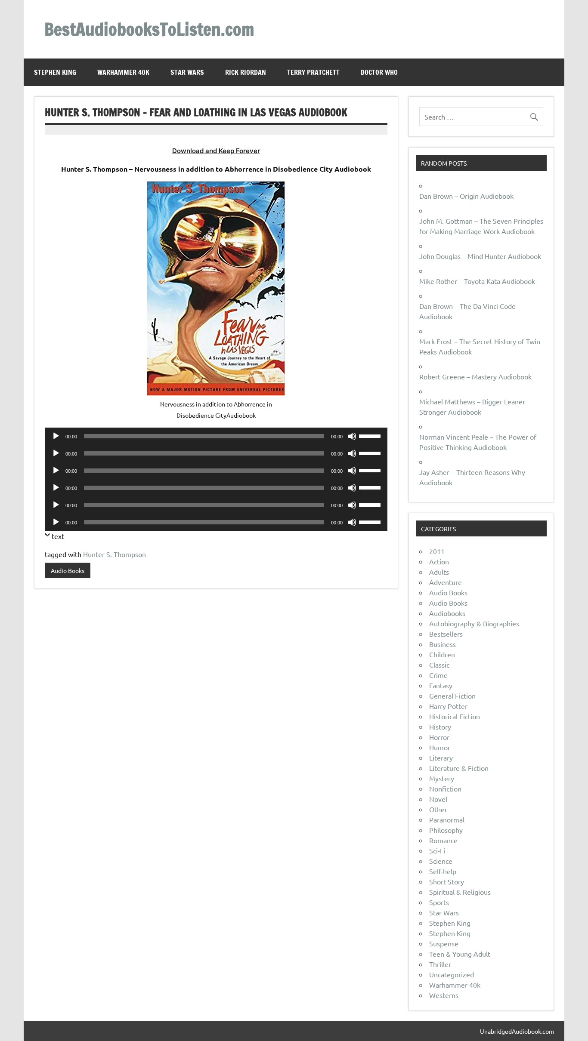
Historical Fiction (454, 716)
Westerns (443, 995)
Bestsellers (446, 633)
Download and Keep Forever (216, 151)
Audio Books (67, 570)
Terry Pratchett (313, 72)
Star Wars (187, 72)
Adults (439, 571)
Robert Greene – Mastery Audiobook (475, 376)
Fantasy (440, 685)
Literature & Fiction (459, 768)
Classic (439, 664)
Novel (438, 799)
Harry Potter (448, 706)
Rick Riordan (245, 72)
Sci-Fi (437, 850)
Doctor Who (379, 72)
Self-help (442, 871)
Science (440, 860)
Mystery (441, 778)
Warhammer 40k (123, 72)
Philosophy (446, 829)
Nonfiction (445, 788)
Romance (443, 840)
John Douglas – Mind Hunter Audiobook (480, 256)
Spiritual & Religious (460, 891)
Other (438, 809)
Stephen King (55, 72)
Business (442, 644)
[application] (216, 436)
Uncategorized (451, 974)
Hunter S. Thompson (114, 554)
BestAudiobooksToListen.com (149, 29)
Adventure (445, 582)
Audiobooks (447, 613)
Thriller (440, 964)
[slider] (371, 435)
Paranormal (446, 819)
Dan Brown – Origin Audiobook (466, 195)
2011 (437, 551)
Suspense (443, 943)
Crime (438, 675)
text (58, 536)
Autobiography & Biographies (474, 623)
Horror (439, 737)
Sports (439, 902)
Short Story (446, 881)
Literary (441, 757)
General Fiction (452, 695)
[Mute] (352, 436)
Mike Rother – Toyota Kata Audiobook (477, 281)
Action (439, 561)
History (440, 726)
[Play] (56, 436)
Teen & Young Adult (459, 953)
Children (442, 654)
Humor (439, 747)
